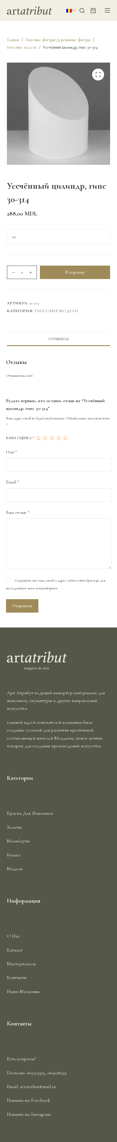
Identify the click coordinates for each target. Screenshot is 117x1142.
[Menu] (107, 10)
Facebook (40, 1100)
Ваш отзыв (18, 512)
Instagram (40, 1114)
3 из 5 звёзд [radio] (52, 438)
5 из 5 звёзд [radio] (65, 438)
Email (13, 482)
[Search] (82, 10)
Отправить (22, 605)
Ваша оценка (20, 438)
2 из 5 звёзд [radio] (45, 438)
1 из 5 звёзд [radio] (38, 438)
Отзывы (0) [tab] (58, 339)
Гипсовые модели (56, 311)
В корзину (75, 272)
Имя (11, 452)
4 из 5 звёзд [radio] (58, 438)
